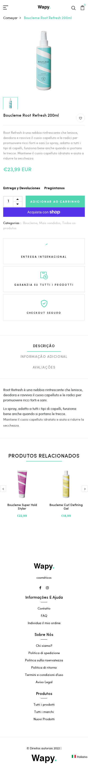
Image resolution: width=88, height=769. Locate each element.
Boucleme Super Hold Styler (22, 507)
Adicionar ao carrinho (55, 201)
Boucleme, (31, 223)
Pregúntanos (54, 188)
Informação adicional (44, 357)
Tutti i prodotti (44, 704)
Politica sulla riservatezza (44, 660)
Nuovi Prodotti (44, 719)
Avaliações (44, 367)
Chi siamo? (44, 645)
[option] (44, 61)
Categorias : (12, 223)
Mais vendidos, (50, 223)
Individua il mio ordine (44, 623)
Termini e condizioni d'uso (44, 674)
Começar (10, 17)
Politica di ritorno (44, 667)
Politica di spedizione (44, 653)
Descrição (44, 346)
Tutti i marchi (44, 712)
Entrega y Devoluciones (21, 188)
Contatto (44, 608)
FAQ (44, 615)
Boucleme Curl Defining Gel (66, 507)
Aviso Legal (44, 682)
